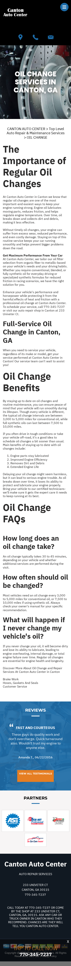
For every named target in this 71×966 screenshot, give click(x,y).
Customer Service (15, 686)
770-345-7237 (54, 307)
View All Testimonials (35, 773)
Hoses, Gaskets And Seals (20, 683)
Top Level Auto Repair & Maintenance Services (36, 130)
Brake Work (11, 679)
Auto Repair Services (35, 874)
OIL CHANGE (37, 137)
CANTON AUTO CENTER (26, 128)
